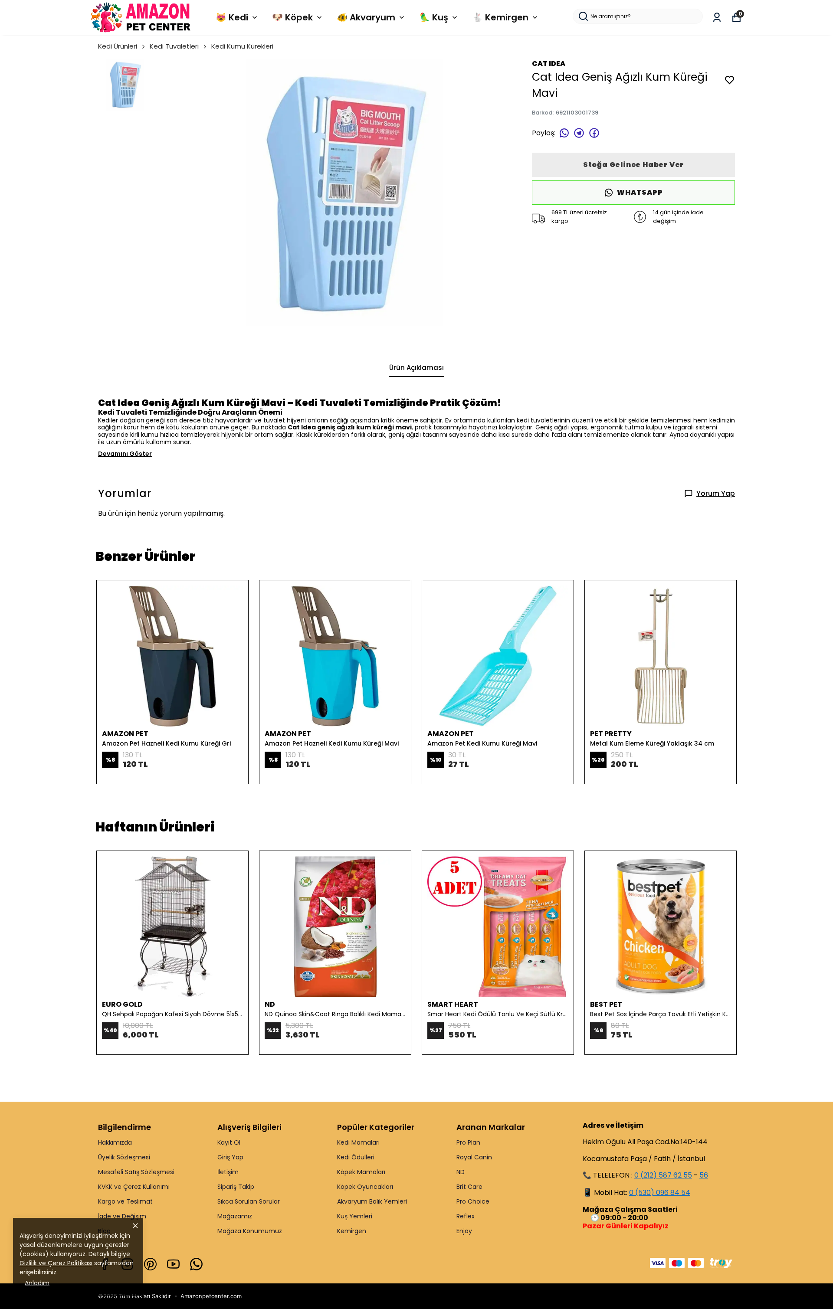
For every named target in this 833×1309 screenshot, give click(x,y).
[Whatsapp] (196, 1264)
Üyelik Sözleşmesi (124, 1157)
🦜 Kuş (433, 17)
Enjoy (464, 1231)
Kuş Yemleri (354, 1216)
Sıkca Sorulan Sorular (248, 1201)
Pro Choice (472, 1201)
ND (460, 1172)
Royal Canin (474, 1157)
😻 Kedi (232, 17)
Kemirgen (351, 1231)
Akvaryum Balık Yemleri (372, 1201)
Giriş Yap (230, 1157)
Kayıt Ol (228, 1142)
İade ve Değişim (122, 1216)
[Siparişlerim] (717, 17)
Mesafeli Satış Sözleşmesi (136, 1172)
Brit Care (469, 1186)
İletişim (228, 1172)
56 (703, 1175)
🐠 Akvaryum (366, 17)
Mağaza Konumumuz (249, 1231)
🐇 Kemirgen (500, 17)
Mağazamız (234, 1216)
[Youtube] (173, 1264)
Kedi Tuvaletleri (174, 46)
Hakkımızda (115, 1142)
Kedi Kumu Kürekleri (242, 46)
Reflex (465, 1216)
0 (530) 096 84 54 (659, 1193)
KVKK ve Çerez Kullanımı (134, 1186)
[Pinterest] (150, 1264)
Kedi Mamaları (358, 1142)
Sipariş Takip (235, 1186)
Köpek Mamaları (361, 1172)
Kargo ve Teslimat (125, 1201)
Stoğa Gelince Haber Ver (633, 165)
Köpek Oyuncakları (365, 1186)
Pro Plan (468, 1142)
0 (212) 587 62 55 (663, 1175)
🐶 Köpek (292, 17)
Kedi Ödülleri (355, 1157)
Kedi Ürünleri (117, 46)
